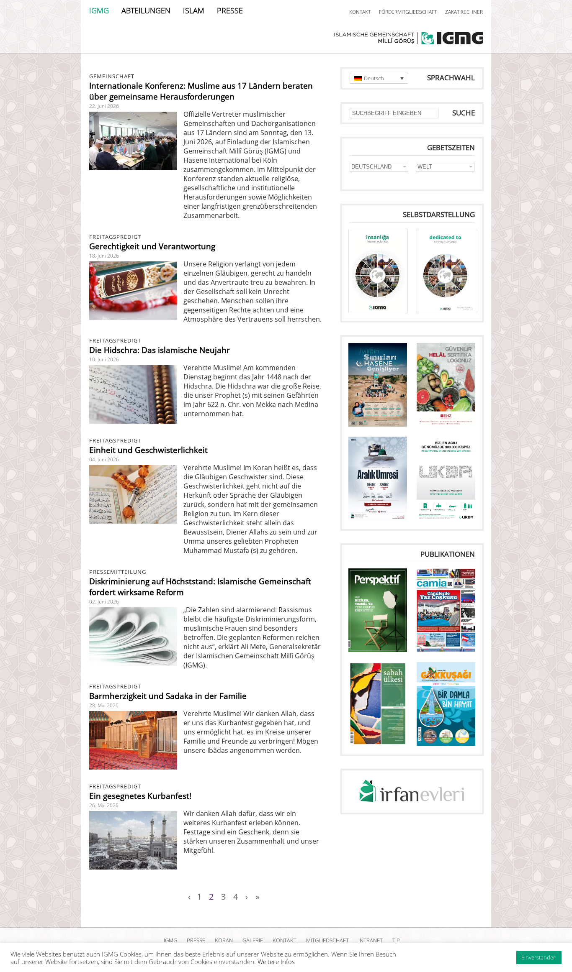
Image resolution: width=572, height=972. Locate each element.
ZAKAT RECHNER (464, 11)
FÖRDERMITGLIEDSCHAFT (408, 11)
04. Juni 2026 (104, 459)
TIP (396, 940)
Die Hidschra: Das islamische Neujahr (159, 350)
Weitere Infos (276, 961)
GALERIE (252, 940)
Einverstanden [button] (539, 957)
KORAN (224, 940)
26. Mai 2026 (104, 805)
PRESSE (230, 10)
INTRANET (370, 940)
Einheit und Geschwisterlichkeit (148, 450)
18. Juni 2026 (104, 255)
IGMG (99, 10)
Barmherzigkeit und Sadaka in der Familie (168, 696)
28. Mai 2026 (104, 705)
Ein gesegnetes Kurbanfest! (140, 795)
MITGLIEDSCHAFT (327, 940)
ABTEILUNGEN (145, 10)
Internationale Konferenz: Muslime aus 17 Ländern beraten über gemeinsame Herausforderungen (201, 91)
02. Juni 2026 (104, 601)
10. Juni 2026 (104, 359)
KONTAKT (360, 11)
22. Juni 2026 (104, 106)
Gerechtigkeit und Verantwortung (152, 246)
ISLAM (193, 10)
